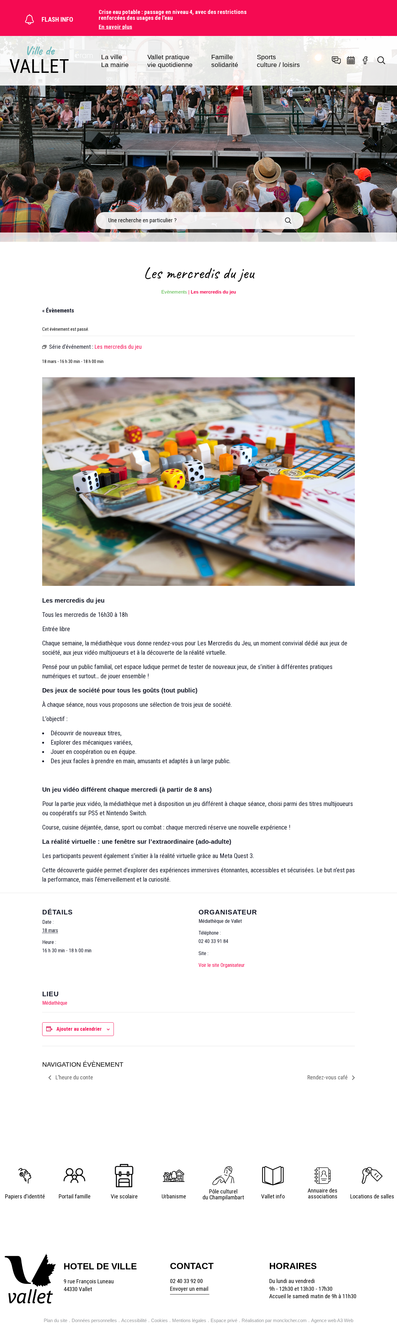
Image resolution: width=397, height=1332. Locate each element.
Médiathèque (54, 1003)
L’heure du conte (73, 1077)
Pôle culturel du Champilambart (223, 1194)
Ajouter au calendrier (79, 1029)
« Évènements (58, 310)
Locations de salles (372, 1196)
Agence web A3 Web (332, 1320)
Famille (224, 60)
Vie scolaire (124, 1196)
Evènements (174, 291)
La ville (115, 60)
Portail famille (75, 1196)
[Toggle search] (381, 61)
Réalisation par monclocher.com (274, 1320)
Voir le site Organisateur (221, 965)
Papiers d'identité (25, 1196)
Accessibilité (134, 1320)
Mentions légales (189, 1320)
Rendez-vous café (328, 1077)
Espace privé (224, 1320)
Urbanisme (174, 1196)
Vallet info (273, 1196)
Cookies (159, 1320)
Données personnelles (94, 1320)
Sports (278, 60)
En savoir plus (115, 27)
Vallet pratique (170, 60)
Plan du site (55, 1320)
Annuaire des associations (322, 1193)
